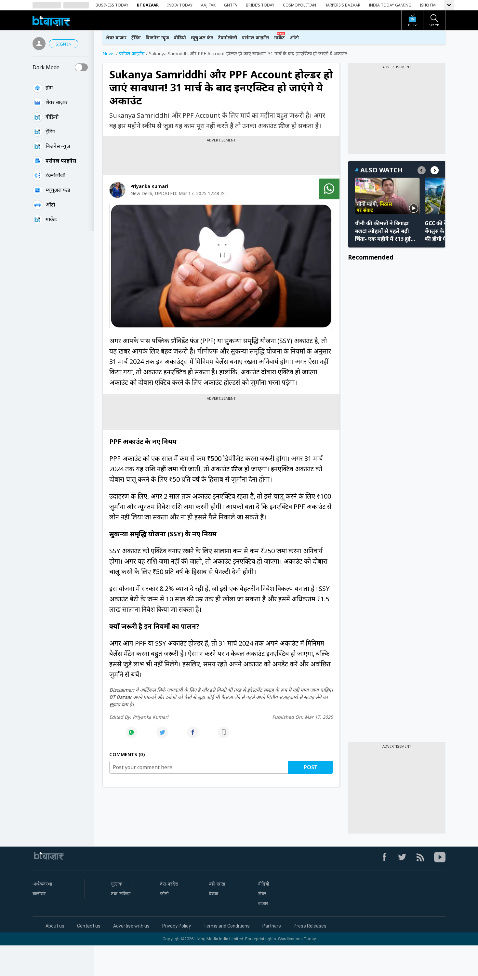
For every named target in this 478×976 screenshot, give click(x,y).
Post (311, 767)
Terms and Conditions (227, 926)
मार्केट (51, 219)
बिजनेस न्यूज (58, 146)
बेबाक (213, 894)
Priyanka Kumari (149, 186)
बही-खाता (217, 884)
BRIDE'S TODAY (260, 5)
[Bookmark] (224, 735)
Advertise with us (131, 926)
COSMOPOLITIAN (299, 5)
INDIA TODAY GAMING (390, 5)
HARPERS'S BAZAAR (342, 5)
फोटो (164, 894)
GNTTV (230, 5)
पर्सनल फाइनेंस (61, 160)
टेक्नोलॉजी (55, 175)
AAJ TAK (208, 5)
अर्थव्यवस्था (42, 884)
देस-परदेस (169, 884)
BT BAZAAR (148, 5)
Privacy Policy (176, 926)
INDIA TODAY (180, 5)
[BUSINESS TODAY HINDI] (51, 20)
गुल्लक (116, 884)
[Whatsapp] (131, 735)
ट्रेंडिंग (50, 131)
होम (49, 87)
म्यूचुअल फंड (202, 37)
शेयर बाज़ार (57, 102)
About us (55, 926)
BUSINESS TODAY (112, 5)
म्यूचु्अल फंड (58, 190)
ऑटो (50, 204)
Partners (271, 926)
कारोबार (39, 894)
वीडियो (52, 116)
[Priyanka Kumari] (117, 190)
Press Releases (310, 926)
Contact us (88, 926)
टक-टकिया (120, 894)
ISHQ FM (428, 5)
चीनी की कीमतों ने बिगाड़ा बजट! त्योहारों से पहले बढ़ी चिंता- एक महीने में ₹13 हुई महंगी (383, 231)
